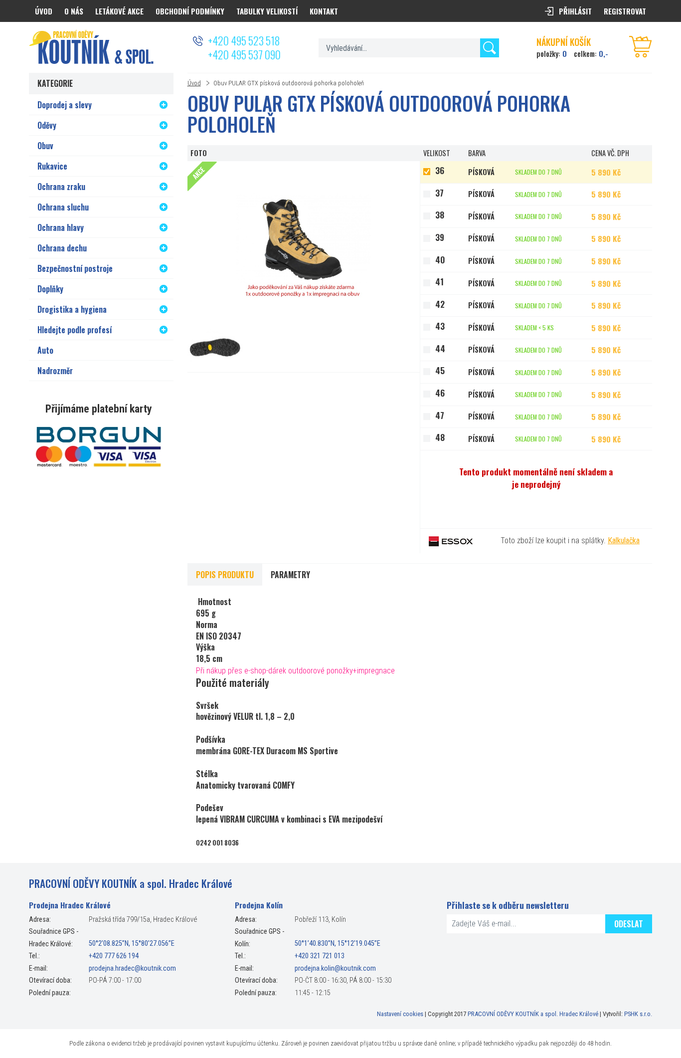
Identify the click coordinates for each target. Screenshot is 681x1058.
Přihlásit (575, 10)
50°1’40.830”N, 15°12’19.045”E (337, 944)
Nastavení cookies (400, 1014)
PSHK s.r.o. (638, 1014)
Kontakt (324, 10)
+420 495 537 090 (244, 54)
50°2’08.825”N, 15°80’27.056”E (131, 944)
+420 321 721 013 (319, 956)
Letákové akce (119, 10)
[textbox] (409, 47)
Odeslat (628, 924)
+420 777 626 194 (114, 956)
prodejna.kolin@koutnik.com (335, 968)
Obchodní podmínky (190, 10)
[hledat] (489, 47)
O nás (73, 10)
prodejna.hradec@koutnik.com (132, 968)
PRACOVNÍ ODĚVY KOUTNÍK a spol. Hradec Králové (533, 1014)
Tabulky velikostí (267, 10)
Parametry (290, 575)
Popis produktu (225, 575)
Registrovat (625, 10)
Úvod (194, 83)
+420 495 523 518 (244, 40)
